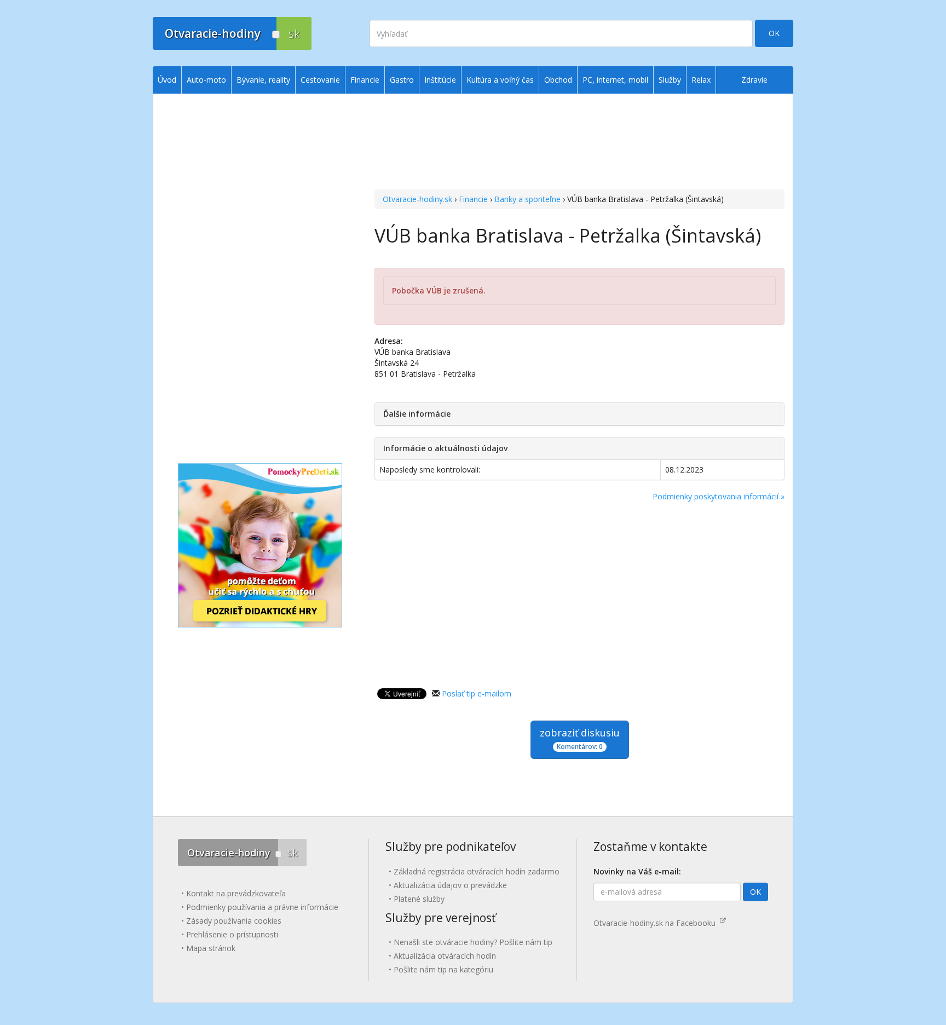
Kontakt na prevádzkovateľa (236, 893)
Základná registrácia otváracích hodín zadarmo (476, 871)
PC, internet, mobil (615, 79)
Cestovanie (320, 79)
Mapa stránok (210, 948)
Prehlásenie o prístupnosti (232, 934)
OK (774, 33)
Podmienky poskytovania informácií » (719, 496)
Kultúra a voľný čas (500, 79)
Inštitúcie (440, 79)
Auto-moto (206, 79)
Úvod (167, 79)
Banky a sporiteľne (527, 199)
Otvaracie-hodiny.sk (417, 199)
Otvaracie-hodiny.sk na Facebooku (656, 923)
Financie (473, 199)
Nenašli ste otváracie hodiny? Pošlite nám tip (473, 942)
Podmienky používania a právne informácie (262, 907)
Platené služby (419, 899)
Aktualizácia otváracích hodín (445, 956)
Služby (670, 79)
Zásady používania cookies (233, 920)
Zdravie (754, 79)
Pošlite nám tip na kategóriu (443, 969)
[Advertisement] (579, 143)
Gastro (402, 79)
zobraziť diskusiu (580, 738)
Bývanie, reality (263, 79)
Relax (701, 79)
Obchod (558, 79)
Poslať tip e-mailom (476, 693)
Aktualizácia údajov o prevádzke (450, 885)
